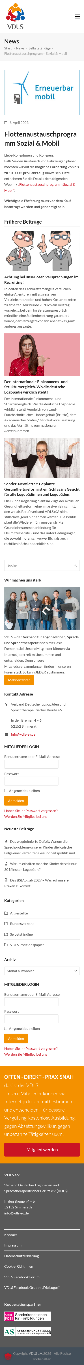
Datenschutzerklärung (21, 1256)
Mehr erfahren (19, 680)
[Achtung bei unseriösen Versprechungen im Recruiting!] (42, 251)
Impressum (13, 1245)
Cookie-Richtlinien (18, 1266)
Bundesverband (22, 923)
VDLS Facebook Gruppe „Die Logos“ (32, 1287)
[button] (77, 16)
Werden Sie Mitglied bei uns (25, 816)
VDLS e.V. (36, 1353)
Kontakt (10, 1234)
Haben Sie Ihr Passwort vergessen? (31, 810)
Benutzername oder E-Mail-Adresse (32, 756)
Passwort (11, 773)
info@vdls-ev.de (23, 734)
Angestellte (19, 913)
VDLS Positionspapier (27, 945)
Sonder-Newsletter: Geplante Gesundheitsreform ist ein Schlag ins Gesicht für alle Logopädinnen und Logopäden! (42, 489)
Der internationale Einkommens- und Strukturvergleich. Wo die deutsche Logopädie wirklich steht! (36, 386)
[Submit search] (75, 565)
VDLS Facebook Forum (21, 1277)
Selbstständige (21, 934)
